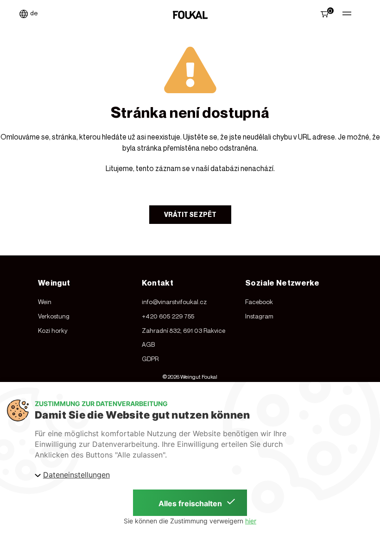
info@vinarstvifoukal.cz (174, 301)
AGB (148, 344)
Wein (44, 301)
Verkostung (54, 316)
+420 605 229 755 (168, 316)
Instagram (259, 316)
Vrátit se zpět (190, 214)
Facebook (259, 301)
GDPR (150, 359)
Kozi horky (53, 330)
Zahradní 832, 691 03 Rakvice (183, 330)
